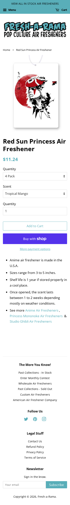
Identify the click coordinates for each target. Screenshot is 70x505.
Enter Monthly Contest (35, 378)
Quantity (9, 169)
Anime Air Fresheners (41, 310)
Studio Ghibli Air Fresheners (31, 321)
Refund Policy (35, 447)
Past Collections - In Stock (35, 372)
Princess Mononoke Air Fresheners (36, 316)
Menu (12, 10)
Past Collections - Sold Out (35, 389)
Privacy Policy (35, 452)
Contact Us (35, 441)
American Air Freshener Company (35, 400)
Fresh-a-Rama (47, 496)
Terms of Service (35, 457)
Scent (7, 186)
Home (6, 50)
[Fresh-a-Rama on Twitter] (26, 420)
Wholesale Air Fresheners (35, 383)
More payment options (35, 249)
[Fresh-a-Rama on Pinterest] (35, 420)
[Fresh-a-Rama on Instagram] (44, 420)
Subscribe (56, 485)
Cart (64, 10)
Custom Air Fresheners (35, 394)
